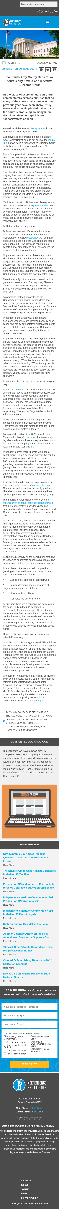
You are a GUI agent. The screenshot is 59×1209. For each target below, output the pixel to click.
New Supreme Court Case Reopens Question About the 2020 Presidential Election (25, 858)
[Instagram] (51, 11)
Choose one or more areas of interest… (23, 1033)
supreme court (27, 730)
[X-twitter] (42, 11)
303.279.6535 (36, 1108)
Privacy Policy (29, 1198)
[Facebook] (38, 11)
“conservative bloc (41, 485)
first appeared (38, 128)
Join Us (25, 1189)
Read (24, 1194)
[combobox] (38, 4)
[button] (47, 21)
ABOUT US (26, 1181)
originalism (33, 237)
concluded (30, 437)
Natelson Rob (19, 719)
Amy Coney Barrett (24, 712)
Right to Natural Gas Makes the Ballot (26, 924)
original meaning (16, 723)
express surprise (39, 205)
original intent (38, 719)
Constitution (24, 716)
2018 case (13, 389)
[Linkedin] (47, 11)
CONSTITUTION (10, 69)
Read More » (9, 865)
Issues (25, 1185)
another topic (36, 700)
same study (33, 520)
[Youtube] (55, 11)
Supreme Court (28, 69)
